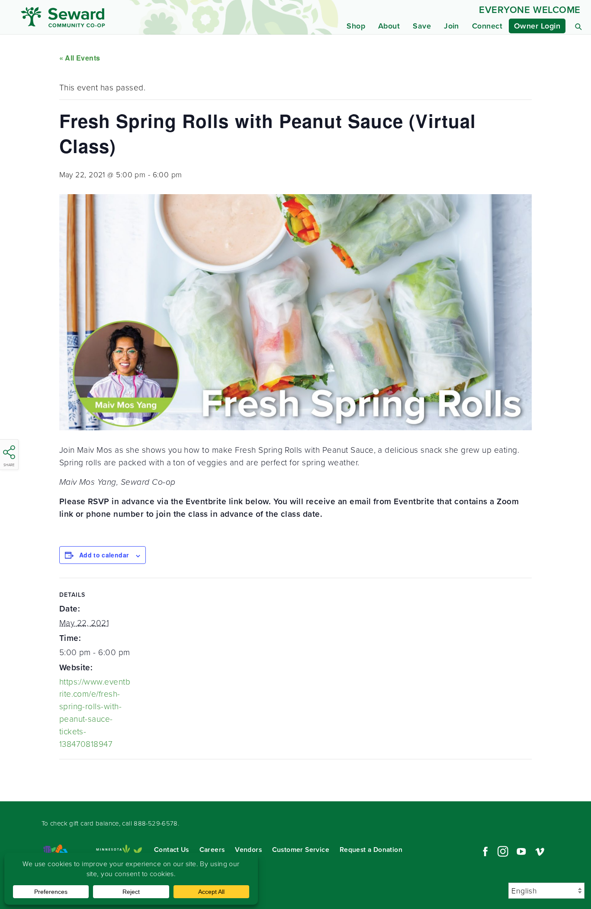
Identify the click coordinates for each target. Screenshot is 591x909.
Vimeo (540, 851)
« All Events (79, 58)
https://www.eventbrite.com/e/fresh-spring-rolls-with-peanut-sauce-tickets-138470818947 (95, 712)
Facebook (484, 851)
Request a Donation (371, 850)
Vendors (248, 850)
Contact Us (171, 850)
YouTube (521, 851)
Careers (212, 850)
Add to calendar (103, 555)
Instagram (503, 851)
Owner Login (537, 26)
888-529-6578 (156, 823)
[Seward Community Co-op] (95, 17)
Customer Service (300, 850)
